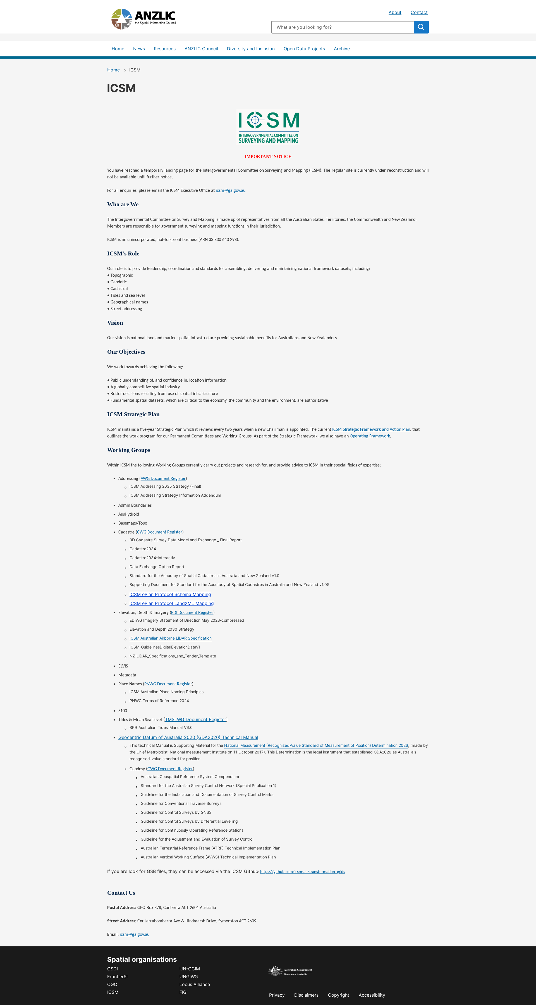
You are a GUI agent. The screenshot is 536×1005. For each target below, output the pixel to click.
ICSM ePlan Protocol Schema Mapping (170, 594)
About (395, 12)
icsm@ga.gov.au (134, 934)
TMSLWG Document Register (195, 719)
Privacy (277, 995)
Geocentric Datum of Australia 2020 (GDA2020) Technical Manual (188, 737)
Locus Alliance (195, 984)
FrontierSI (117, 976)
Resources (165, 48)
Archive (342, 48)
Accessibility (372, 995)
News (139, 48)
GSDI (112, 969)
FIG (183, 992)
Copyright (338, 995)
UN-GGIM (190, 969)
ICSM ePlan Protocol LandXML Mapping (172, 603)
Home (118, 48)
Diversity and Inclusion (251, 48)
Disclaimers (306, 995)
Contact (419, 12)
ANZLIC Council (201, 48)
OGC (112, 984)
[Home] (149, 20)
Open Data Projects (304, 48)
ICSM (112, 992)
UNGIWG (189, 976)
